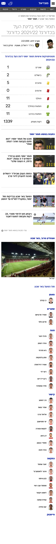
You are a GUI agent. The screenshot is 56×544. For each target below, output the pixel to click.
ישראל (52, 278)
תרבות (5, 9)
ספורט (23, 9)
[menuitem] (43, 9)
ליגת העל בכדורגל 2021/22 (33, 16)
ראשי (52, 9)
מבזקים (33, 9)
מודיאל (52, 16)
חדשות (43, 9)
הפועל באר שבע (47, 19)
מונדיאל (43, 3)
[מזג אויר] (10, 3)
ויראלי (14, 9)
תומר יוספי (32, 19)
